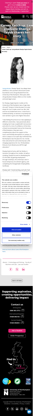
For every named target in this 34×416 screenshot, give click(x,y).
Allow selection (16, 235)
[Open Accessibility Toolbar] (23, 16)
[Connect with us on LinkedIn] (26, 409)
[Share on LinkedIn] (23, 269)
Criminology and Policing (16, 262)
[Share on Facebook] (11, 269)
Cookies (27, 403)
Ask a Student (17, 331)
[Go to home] (6, 16)
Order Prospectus (17, 336)
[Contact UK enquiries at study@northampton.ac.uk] (23, 310)
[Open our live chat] (29, 411)
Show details (24, 224)
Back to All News (17, 280)
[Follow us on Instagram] (22, 409)
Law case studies (23, 264)
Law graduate (6, 88)
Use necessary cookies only (16, 240)
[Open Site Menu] (32, 16)
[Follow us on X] (12, 409)
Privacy (22, 403)
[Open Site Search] (27, 16)
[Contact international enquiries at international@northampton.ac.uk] (22, 316)
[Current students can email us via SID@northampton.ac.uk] (22, 322)
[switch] (28, 207)
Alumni (5, 262)
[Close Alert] (32, 2)
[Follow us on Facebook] (7, 409)
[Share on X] (17, 269)
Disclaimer (7, 403)
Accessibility (15, 403)
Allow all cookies (16, 229)
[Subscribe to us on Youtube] (17, 409)
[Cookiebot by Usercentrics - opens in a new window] (23, 174)
